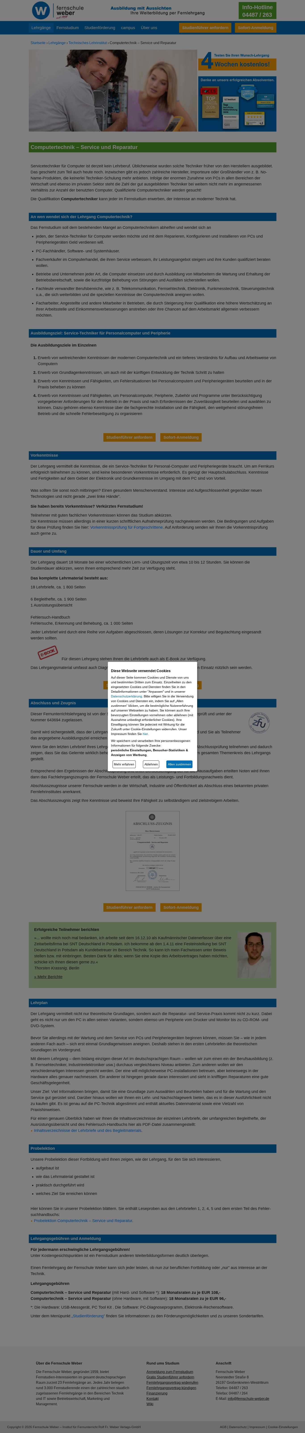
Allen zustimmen (179, 764)
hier (145, 734)
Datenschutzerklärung (126, 696)
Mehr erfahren (124, 764)
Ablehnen (151, 764)
